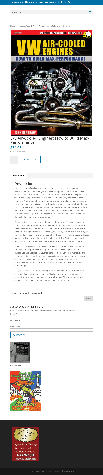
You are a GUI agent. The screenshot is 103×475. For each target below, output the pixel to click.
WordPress (71, 471)
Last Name (15, 326)
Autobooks (21, 26)
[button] (88, 33)
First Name (15, 320)
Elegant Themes (45, 471)
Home (12, 26)
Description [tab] (18, 175)
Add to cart (31, 159)
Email (13, 314)
